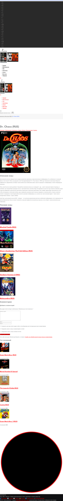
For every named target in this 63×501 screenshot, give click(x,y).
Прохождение (29, 130)
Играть (23, 130)
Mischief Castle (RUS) (8, 227)
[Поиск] (0, 78)
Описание (2, 130)
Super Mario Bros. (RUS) (8, 355)
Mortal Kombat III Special (9, 371)
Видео (19, 130)
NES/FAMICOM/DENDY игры (22, 500)
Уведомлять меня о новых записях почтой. (11, 331)
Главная (4, 65)
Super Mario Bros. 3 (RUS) (8, 421)
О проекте (10, 498)
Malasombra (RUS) (7, 298)
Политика (22, 498)
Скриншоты (15, 130)
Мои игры (4, 74)
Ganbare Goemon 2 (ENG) (10, 275)
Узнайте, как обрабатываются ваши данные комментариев (38, 337)
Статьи (4, 72)
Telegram (4, 75)
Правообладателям (39, 498)
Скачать (35, 130)
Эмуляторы (5, 70)
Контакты (16, 498)
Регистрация (3, 498)
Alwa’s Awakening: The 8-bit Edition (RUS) (16, 251)
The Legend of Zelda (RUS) (9, 388)
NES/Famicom (5, 67)
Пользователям (29, 498)
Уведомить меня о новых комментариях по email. (12, 329)
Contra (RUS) (4, 405)
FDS (3, 68)
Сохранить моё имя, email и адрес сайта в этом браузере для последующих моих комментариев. (23, 326)
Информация (8, 130)
